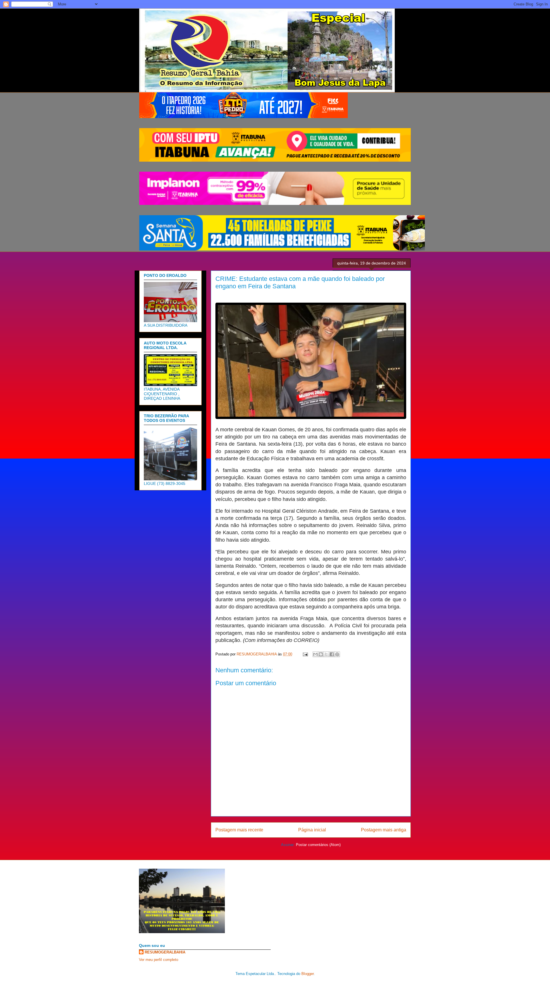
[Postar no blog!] (321, 654)
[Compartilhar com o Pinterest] (337, 654)
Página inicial (312, 829)
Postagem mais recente (239, 829)
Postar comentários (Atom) (318, 845)
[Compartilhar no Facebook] (332, 654)
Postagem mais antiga (383, 829)
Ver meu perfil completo (158, 959)
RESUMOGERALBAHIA (165, 952)
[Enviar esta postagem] (305, 654)
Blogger (307, 974)
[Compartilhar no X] (326, 654)
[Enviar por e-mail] (315, 654)
